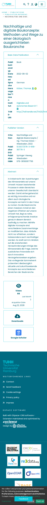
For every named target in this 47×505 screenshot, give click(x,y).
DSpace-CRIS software (23, 415)
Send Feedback (13, 387)
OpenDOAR (14, 473)
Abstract (12, 171)
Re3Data (30, 461)
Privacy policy (12, 397)
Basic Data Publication (18, 55)
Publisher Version (16, 127)
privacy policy (34, 496)
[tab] (23, 55)
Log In (32, 4)
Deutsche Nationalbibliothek (12, 449)
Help (28, 4)
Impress (10, 402)
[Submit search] (24, 4)
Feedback (23, 498)
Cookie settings (13, 392)
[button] (35, 4)
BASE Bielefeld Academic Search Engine (23, 485)
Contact (10, 381)
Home (4, 12)
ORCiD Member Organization (31, 449)
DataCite (12, 461)
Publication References (17, 14)
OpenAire (33, 473)
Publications (17, 12)
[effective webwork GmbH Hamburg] (20, 425)
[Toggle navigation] (41, 4)
